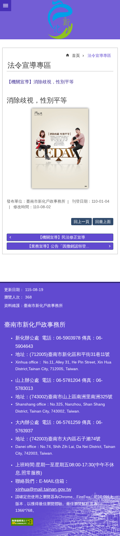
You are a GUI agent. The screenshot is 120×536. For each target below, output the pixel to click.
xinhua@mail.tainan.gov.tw (43, 489)
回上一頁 (81, 221)
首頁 (76, 55)
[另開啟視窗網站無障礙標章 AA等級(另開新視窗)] (22, 524)
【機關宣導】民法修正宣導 (61, 237)
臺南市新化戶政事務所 (60, 19)
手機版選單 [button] (5, 5)
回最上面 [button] (103, 221)
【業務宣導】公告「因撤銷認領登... (58, 246)
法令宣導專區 (99, 55)
